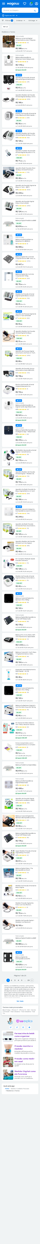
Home (7, 1088)
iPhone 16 (22, 1010)
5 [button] (21, 980)
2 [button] (11, 980)
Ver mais (20, 1001)
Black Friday (6, 1010)
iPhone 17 (15, 1010)
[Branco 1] (8, 463)
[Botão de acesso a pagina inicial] (13, 3)
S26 (28, 1010)
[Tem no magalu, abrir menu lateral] (3, 3)
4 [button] (18, 980)
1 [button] (8, 980)
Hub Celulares (15, 1011)
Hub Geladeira (26, 1011)
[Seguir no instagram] (23, 1027)
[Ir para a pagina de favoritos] (24, 3)
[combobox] (20, 10)
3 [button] (14, 980)
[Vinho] (8, 88)
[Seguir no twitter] (11, 1027)
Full (6, 27)
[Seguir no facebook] (17, 1027)
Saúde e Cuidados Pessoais (20, 1088)
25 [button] (29, 980)
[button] (35, 11)
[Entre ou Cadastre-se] (36, 3)
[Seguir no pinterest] (29, 1027)
